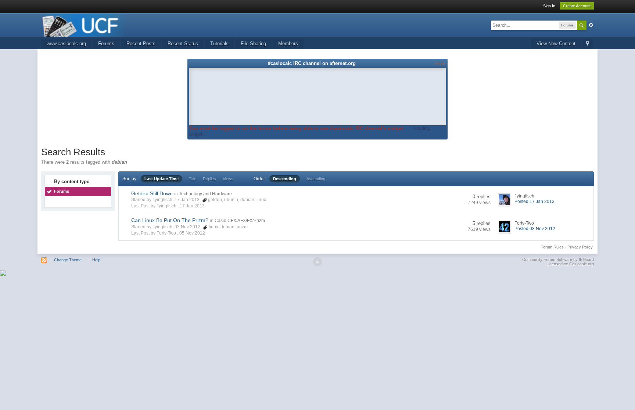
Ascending (315, 179)
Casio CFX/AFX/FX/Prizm (240, 220)
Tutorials (219, 43)
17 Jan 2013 (192, 205)
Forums (106, 43)
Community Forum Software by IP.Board (558, 259)
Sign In (549, 6)
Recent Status (183, 43)
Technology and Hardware (205, 193)
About (440, 63)
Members (288, 43)
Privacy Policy (580, 247)
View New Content (556, 43)
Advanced (591, 25)
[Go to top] (317, 261)
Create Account (577, 6)
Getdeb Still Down (152, 193)
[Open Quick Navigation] (587, 44)
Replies (209, 179)
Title (192, 179)
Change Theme (68, 260)
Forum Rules (552, 247)
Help (96, 260)
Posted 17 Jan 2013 (534, 201)
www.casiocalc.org (66, 43)
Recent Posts (140, 43)
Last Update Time (161, 179)
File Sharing (253, 43)
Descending (284, 179)
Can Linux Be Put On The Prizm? (169, 220)
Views (228, 179)
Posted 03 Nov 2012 (534, 228)
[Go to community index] (83, 24)
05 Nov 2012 (192, 233)
